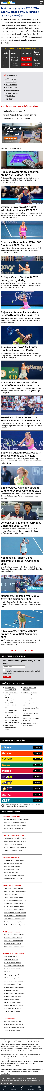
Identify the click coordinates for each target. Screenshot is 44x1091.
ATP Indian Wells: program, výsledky (14, 987)
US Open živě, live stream (11, 872)
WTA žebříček (11, 88)
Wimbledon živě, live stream (11, 869)
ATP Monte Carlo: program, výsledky (14, 993)
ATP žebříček (11, 82)
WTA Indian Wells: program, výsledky (14, 965)
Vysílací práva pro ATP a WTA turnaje (14, 875)
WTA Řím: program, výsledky (12, 975)
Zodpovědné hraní (36, 1048)
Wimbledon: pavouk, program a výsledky (15, 825)
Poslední (32, 650)
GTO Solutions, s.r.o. (6, 1083)
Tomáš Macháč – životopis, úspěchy (14, 934)
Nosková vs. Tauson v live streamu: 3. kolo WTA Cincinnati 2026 (20, 560)
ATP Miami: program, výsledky (12, 990)
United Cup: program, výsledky (12, 1021)
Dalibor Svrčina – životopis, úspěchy (14, 947)
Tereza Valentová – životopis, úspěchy (14, 919)
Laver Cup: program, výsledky (12, 1030)
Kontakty (8, 1078)
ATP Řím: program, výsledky (11, 999)
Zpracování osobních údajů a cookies (12, 1080)
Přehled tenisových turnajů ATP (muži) (14, 844)
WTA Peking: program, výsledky (12, 984)
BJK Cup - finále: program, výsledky (14, 1024)
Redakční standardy (18, 1078)
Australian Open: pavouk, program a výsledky (16, 819)
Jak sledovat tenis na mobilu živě (13, 878)
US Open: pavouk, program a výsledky (14, 828)
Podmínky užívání (31, 1078)
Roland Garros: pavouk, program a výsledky (16, 822)
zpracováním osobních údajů (22, 671)
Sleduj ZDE (26, 59)
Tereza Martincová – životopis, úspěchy (15, 912)
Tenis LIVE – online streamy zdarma (14, 860)
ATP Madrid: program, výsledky (12, 996)
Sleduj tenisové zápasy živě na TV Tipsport (21, 106)
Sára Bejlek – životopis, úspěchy (13, 922)
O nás (2, 1078)
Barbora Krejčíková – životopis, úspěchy (15, 891)
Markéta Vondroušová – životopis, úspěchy (16, 900)
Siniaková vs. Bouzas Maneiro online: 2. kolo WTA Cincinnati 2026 (19, 634)
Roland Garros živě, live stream (12, 866)
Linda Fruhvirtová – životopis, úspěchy (14, 903)
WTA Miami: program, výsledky (12, 969)
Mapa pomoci (12, 1071)
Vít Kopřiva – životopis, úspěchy (12, 943)
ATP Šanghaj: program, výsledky (13, 1008)
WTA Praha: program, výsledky (12, 962)
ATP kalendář (11, 79)
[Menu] (41, 2)
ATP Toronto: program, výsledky (12, 1002)
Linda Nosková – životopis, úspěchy (14, 909)
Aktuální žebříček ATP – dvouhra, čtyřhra (15, 847)
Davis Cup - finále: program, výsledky (14, 1027)
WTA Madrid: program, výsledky (12, 972)
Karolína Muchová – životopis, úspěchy (14, 894)
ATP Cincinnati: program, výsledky (13, 1005)
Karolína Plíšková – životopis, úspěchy (14, 897)
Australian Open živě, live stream (13, 863)
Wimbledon (10, 96)
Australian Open (12, 90)
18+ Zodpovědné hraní (30, 1080)
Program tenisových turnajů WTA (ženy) (15, 838)
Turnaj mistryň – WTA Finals (11, 956)
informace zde (37, 1061)
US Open (9, 99)
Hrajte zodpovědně (6, 1054)
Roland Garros (11, 93)
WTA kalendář (11, 85)
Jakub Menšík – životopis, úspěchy (13, 940)
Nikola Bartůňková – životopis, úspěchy (15, 925)
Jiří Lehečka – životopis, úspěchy (13, 937)
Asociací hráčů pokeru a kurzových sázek (20, 1050)
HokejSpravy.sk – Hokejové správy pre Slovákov (10, 727)
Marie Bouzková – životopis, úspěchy (14, 906)
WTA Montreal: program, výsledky (13, 978)
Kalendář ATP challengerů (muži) (13, 850)
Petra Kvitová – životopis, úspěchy (13, 888)
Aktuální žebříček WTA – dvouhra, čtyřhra (15, 841)
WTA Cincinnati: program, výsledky (13, 981)
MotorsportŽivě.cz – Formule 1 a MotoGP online (10, 705)
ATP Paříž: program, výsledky (12, 1011)
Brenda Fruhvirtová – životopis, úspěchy (15, 915)
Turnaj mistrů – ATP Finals (11, 959)
